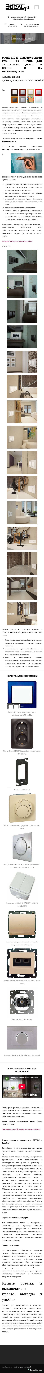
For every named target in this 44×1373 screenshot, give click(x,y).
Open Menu (36, 7)
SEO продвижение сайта (23, 1367)
